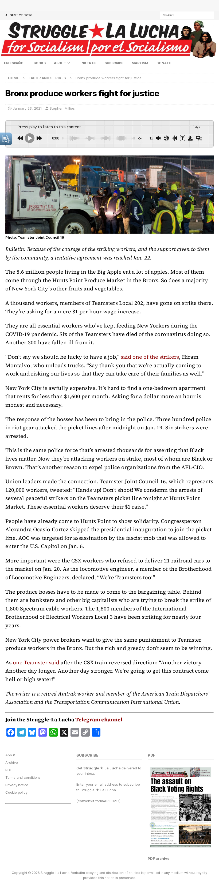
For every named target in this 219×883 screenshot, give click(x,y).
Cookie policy (16, 792)
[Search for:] (187, 15)
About (60, 63)
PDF (8, 770)
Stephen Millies (62, 108)
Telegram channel (98, 719)
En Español (14, 63)
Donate (164, 63)
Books (40, 63)
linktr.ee (87, 63)
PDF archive (158, 858)
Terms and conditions (23, 777)
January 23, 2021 (27, 108)
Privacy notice (16, 785)
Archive (11, 762)
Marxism (140, 63)
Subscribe (114, 63)
